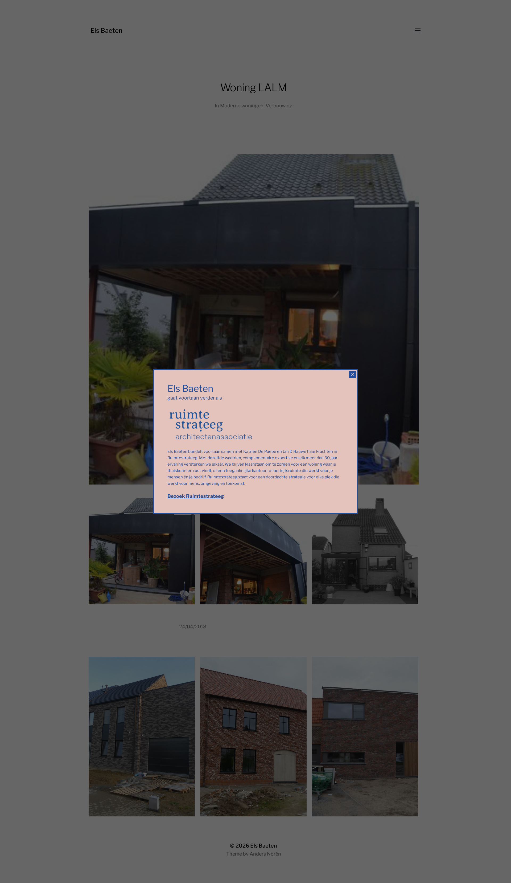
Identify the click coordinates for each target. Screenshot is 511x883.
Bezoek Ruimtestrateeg (195, 496)
